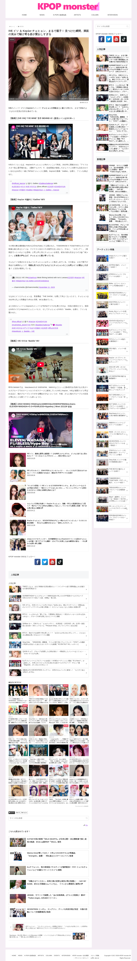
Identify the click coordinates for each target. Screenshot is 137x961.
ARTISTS (41, 955)
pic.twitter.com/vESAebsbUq (37, 281)
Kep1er (25, 812)
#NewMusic (16, 331)
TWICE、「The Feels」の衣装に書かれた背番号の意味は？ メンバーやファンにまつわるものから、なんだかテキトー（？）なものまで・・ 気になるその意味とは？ (58, 803)
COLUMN (49, 955)
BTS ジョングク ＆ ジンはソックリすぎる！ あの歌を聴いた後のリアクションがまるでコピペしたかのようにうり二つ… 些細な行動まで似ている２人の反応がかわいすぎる (38, 803)
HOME (14, 955)
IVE (19, 812)
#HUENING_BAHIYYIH (21, 325)
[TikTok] (60, 562)
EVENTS (57, 955)
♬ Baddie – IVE (28, 331)
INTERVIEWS (66, 955)
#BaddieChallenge (42, 325)
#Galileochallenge (46, 183)
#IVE (28, 187)
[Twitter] (45, 562)
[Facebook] (37, 562)
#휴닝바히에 (53, 328)
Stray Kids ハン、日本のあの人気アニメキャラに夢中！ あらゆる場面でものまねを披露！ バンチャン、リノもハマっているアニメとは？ (38, 722)
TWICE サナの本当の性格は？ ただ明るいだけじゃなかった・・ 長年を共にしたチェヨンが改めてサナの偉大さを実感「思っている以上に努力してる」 (38, 702)
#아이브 (33, 187)
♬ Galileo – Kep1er (51, 190)
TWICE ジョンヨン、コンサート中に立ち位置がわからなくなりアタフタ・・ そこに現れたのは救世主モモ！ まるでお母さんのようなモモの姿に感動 (79, 702)
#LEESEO (16, 187)
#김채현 (50, 187)
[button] (86, 818)
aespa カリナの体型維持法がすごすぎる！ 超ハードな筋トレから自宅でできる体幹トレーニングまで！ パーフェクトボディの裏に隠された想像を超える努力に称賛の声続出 (79, 783)
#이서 (23, 187)
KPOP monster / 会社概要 (80, 955)
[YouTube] (52, 562)
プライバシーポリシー (82, 958)
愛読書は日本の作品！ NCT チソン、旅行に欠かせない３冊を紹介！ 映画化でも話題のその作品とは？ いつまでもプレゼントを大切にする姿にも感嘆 (18, 783)
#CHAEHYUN (59, 187)
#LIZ (32, 328)
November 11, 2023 (47, 287)
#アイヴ (26, 328)
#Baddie (58, 325)
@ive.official (17, 322)
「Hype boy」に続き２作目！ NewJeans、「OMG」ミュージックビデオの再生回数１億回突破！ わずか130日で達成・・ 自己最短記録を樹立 (38, 763)
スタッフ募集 (95, 955)
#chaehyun (32, 278)
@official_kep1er (18, 183)
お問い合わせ (95, 958)
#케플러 (22, 190)
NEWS (12, 812)
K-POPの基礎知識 (30, 955)
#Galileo (29, 190)
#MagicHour (38, 190)
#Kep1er (15, 190)
